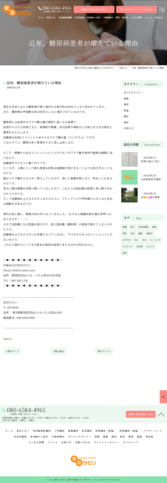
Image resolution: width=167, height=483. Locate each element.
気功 (133, 233)
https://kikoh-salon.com (19, 270)
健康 (126, 98)
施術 (126, 122)
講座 (140, 233)
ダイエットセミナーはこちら (136, 9)
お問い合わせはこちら (94, 9)
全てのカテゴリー (134, 92)
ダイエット (128, 246)
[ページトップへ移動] (161, 414)
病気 (126, 104)
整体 (126, 116)
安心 (144, 239)
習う (133, 226)
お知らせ (7, 338)
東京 (125, 233)
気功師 (140, 246)
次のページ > (104, 351)
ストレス (150, 246)
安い (136, 239)
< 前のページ (12, 351)
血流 (125, 252)
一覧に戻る (58, 351)
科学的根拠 (143, 226)
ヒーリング (155, 239)
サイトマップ (130, 442)
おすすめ (127, 239)
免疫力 (149, 233)
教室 (126, 110)
